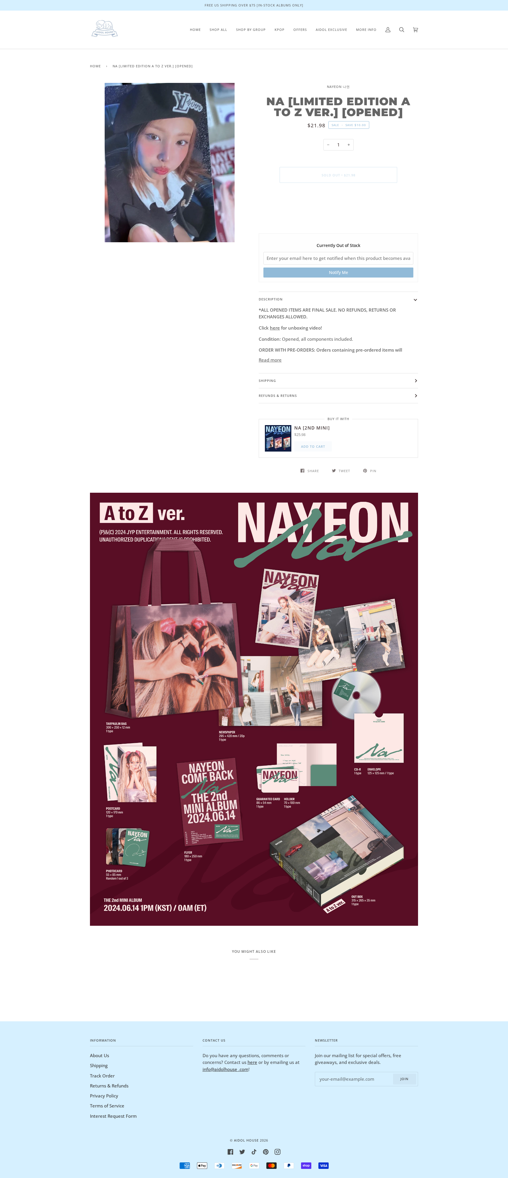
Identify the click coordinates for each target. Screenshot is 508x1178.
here (275, 328)
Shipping (267, 380)
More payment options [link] (338, 211)
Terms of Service (107, 1106)
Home (95, 66)
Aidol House (246, 1140)
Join (404, 1079)
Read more (270, 360)
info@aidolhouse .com (225, 1069)
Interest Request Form (113, 1116)
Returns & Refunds (109, 1086)
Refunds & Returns (278, 395)
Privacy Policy (104, 1096)
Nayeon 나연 (338, 86)
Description (271, 299)
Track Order (102, 1076)
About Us (99, 1055)
